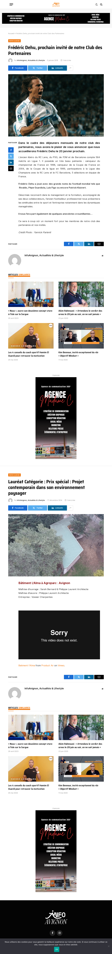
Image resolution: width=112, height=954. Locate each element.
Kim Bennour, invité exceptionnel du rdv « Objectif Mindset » (78, 354)
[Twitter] (11, 156)
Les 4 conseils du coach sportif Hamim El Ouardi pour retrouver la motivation (28, 354)
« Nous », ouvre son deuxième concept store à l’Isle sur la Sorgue (30, 312)
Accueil (11, 33)
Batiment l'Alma (26, 665)
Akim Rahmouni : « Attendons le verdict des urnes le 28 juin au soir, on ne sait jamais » (80, 312)
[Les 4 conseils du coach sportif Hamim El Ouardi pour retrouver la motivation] (31, 336)
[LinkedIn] (11, 162)
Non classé (14, 41)
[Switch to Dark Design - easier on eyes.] (96, 4)
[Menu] (11, 4)
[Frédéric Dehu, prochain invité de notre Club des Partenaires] (56, 105)
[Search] (101, 4)
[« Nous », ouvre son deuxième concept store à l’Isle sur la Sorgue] (31, 294)
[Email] (11, 168)
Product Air (47, 665)
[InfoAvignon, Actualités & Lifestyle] (56, 4)
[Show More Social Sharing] (70, 68)
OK (56, 949)
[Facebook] (11, 150)
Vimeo (61, 665)
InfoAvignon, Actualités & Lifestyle (31, 60)
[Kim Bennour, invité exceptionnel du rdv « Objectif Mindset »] (81, 336)
